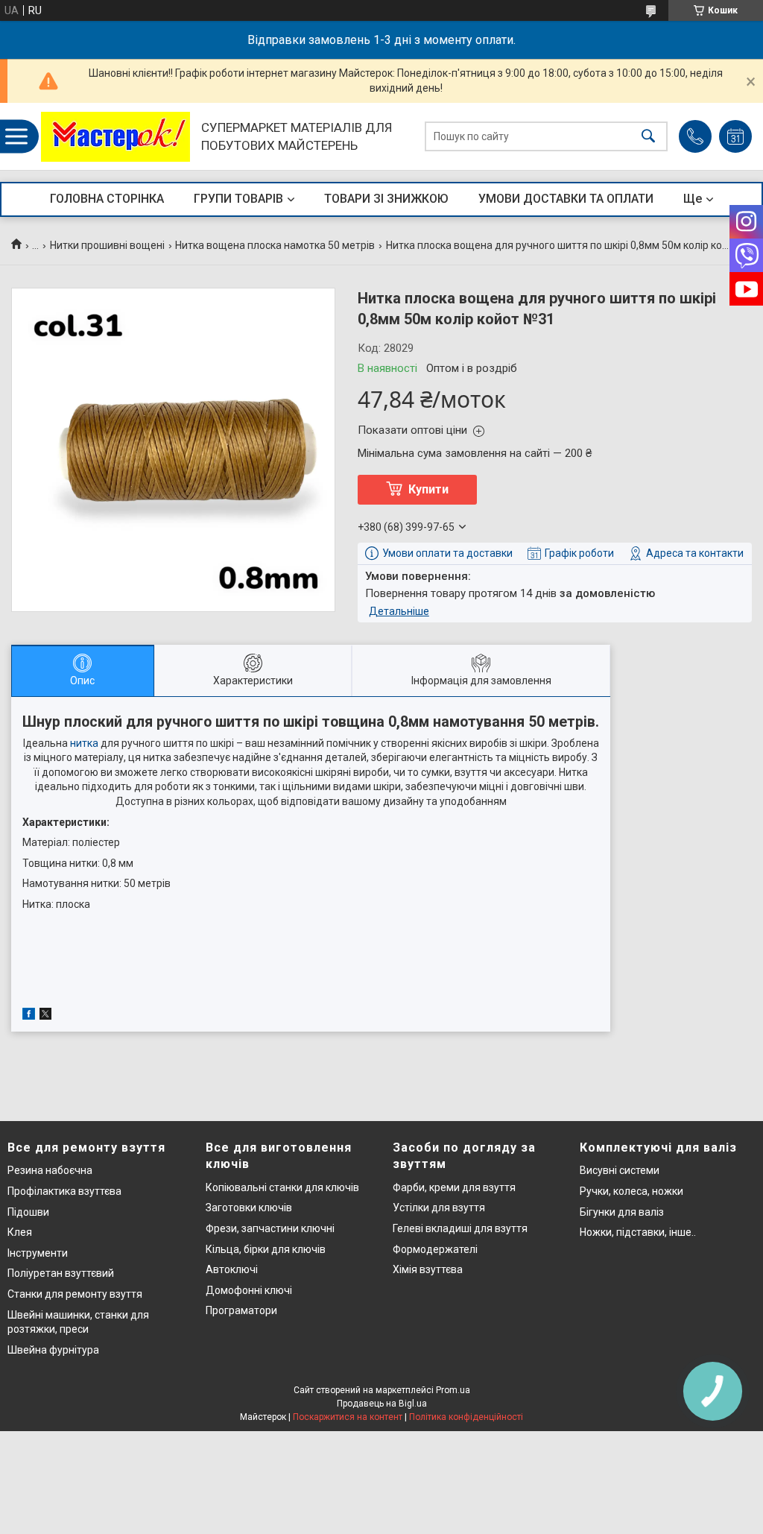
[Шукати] (648, 137)
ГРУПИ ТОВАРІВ (238, 199)
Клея (19, 1232)
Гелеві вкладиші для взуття (460, 1228)
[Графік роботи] (735, 136)
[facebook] (28, 1016)
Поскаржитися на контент (347, 1417)
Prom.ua (453, 1390)
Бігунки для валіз (622, 1212)
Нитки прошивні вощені (107, 245)
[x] (45, 1016)
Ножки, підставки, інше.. (638, 1232)
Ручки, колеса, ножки (631, 1191)
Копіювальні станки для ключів (282, 1187)
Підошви (28, 1212)
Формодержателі (435, 1249)
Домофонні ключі (249, 1290)
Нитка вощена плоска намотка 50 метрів (275, 245)
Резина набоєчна (49, 1170)
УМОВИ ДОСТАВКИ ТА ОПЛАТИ (565, 199)
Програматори (241, 1310)
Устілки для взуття (439, 1207)
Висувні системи (619, 1170)
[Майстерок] (115, 137)
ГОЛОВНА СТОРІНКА (107, 199)
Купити (428, 489)
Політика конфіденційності (466, 1417)
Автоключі (232, 1269)
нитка (84, 743)
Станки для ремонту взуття (74, 1294)
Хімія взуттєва (428, 1269)
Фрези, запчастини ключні (270, 1228)
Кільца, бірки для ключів (266, 1249)
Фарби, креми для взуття (454, 1187)
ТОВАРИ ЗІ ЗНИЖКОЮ (386, 199)
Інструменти (37, 1253)
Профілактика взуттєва (64, 1191)
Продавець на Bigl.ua (382, 1403)
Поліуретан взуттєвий (60, 1273)
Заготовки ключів (249, 1207)
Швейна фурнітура (53, 1350)
